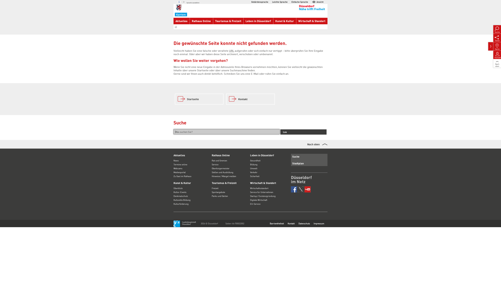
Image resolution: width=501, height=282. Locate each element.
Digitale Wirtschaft (258, 200)
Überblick (178, 188)
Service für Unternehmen (261, 192)
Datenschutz (304, 223)
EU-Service (255, 203)
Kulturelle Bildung (182, 200)
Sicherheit (254, 176)
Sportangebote (218, 192)
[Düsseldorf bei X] (301, 189)
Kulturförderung (181, 203)
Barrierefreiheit (277, 223)
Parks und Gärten (220, 196)
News (176, 160)
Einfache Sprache (299, 2)
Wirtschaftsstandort (259, 188)
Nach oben (313, 144)
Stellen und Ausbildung (222, 172)
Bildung (253, 164)
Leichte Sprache (280, 2)
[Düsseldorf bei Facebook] (294, 189)
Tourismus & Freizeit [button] (228, 21)
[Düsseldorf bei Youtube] (308, 189)
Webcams (178, 168)
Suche (295, 156)
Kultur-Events (180, 192)
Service (215, 164)
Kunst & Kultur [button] (284, 21)
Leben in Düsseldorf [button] (258, 21)
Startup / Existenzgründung (263, 196)
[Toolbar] (490, 46)
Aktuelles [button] (181, 21)
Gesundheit (255, 160)
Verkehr (253, 172)
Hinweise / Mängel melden (224, 176)
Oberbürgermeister (220, 168)
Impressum (319, 223)
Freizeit (215, 188)
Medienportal (180, 172)
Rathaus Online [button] (201, 21)
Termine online (180, 164)
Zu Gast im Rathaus (182, 176)
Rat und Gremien (219, 160)
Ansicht (320, 2)
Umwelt (253, 168)
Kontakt (291, 223)
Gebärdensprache (259, 2)
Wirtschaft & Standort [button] (311, 21)
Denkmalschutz (181, 196)
